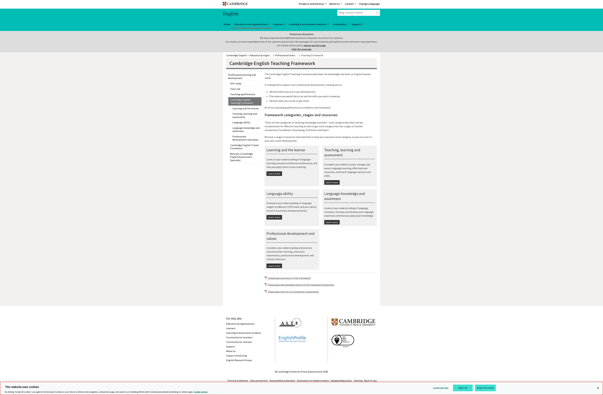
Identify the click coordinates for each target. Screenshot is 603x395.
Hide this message (301, 49)
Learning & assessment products (308, 24)
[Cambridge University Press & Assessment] (353, 332)
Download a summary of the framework (289, 278)
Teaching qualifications (242, 94)
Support (356, 24)
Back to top (370, 380)
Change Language (369, 3)
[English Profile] (292, 347)
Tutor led (235, 88)
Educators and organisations (250, 24)
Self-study (235, 83)
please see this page (315, 45)
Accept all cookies (485, 387)
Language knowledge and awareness (246, 129)
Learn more (274, 173)
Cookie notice (201, 391)
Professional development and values (245, 138)
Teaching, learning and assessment (244, 115)
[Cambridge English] (235, 4)
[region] (301, 388)
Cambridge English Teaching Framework (241, 101)
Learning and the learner (245, 108)
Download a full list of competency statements (293, 291)
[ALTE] (290, 333)
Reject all (462, 387)
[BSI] (342, 352)
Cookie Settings (440, 387)
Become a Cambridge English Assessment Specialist (241, 157)
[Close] (598, 388)
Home (227, 24)
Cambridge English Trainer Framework (244, 147)
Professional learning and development (242, 76)
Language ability (241, 122)
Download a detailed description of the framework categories (301, 284)
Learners (278, 24)
